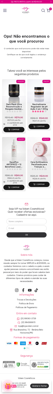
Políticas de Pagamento (26, 307)
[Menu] (5, 10)
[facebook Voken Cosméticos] (23, 290)
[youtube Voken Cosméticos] (30, 290)
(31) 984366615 (28, 322)
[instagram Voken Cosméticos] (17, 290)
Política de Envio (26, 303)
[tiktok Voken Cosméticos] (36, 290)
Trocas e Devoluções (26, 299)
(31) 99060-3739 (28, 318)
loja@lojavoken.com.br (28, 326)
